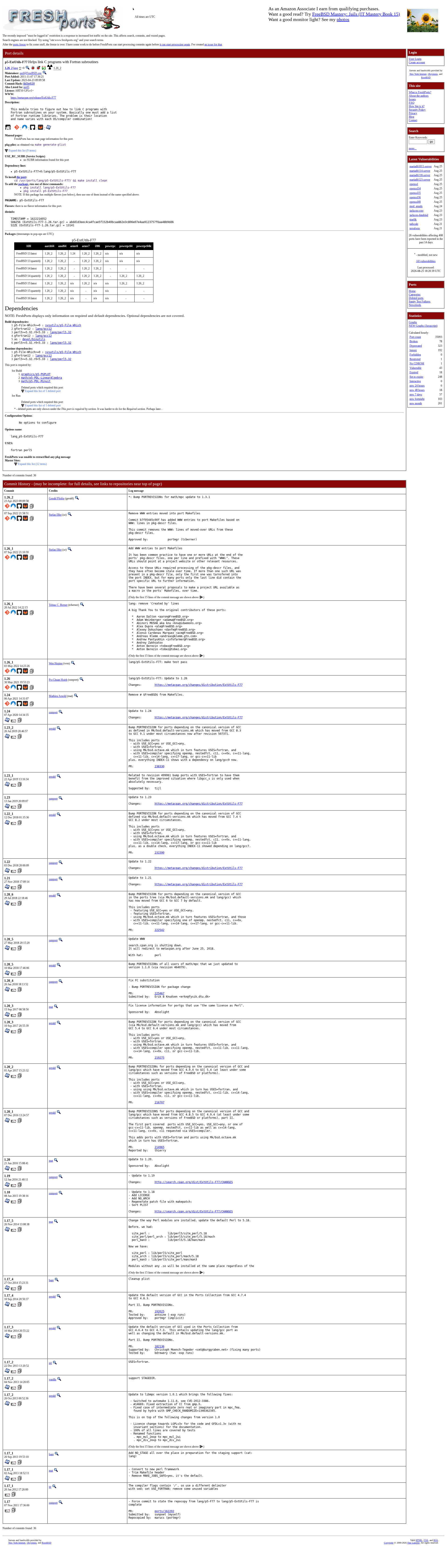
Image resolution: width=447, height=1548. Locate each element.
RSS (435, 1540)
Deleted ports (416, 298)
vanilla (52, 1379)
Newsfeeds (415, 305)
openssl (414, 184)
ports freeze (19, 44)
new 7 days (416, 394)
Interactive (415, 381)
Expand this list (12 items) (32, 464)
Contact (413, 120)
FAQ (411, 102)
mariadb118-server (420, 175)
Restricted (415, 359)
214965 (159, 1147)
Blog (411, 116)
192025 (159, 1311)
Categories (414, 294)
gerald (52, 728)
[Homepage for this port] (8, 128)
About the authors (419, 95)
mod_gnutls (416, 206)
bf (50, 1487)
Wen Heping (56, 663)
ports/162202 (164, 1511)
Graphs (413, 322)
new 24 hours (417, 385)
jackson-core (416, 210)
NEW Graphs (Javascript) (423, 325)
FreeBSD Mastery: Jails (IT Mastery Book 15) (356, 14)
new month (416, 403)
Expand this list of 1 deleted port (43, 391)
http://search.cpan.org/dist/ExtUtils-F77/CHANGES (194, 1182)
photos (343, 19)
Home (412, 291)
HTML (419, 1540)
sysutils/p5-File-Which (63, 325)
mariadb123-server (420, 179)
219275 (159, 1057)
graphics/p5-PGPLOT (36, 374)
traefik (413, 219)
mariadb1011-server (421, 166)
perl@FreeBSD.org (30, 73)
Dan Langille (413, 1542)
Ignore (413, 350)
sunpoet (53, 712)
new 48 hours (417, 390)
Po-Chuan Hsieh (58, 679)
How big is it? (416, 106)
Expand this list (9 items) (22, 150)
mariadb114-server (420, 170)
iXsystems (433, 74)
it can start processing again (175, 44)
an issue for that (213, 44)
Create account (417, 62)
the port (21, 177)
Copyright (388, 1542)
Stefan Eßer (55, 514)
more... (413, 148)
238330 (159, 766)
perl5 (26, 87)
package (23, 184)
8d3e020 (29, 83)
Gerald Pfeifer (56, 498)
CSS (426, 1540)
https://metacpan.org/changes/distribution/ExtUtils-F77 (199, 684)
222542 (159, 930)
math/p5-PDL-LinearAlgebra (41, 377)
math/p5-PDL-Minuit (36, 381)
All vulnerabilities (426, 261)
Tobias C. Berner (58, 605)
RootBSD (425, 77)
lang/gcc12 (43, 328)
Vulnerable (415, 368)
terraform (415, 228)
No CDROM (417, 363)
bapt (51, 1280)
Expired (414, 372)
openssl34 (415, 188)
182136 (159, 1346)
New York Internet (418, 74)
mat (51, 1007)
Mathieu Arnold (57, 696)
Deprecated (416, 345)
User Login (415, 59)
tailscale (414, 224)
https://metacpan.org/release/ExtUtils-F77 (33, 97)
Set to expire (416, 376)
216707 (159, 1102)
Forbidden (415, 354)
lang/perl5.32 (60, 332)
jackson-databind (419, 215)
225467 (159, 993)
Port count (415, 337)
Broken (414, 341)
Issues (412, 99)
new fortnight (417, 399)
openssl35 (415, 193)
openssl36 (415, 197)
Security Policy (417, 109)
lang (15, 68)
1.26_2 (9, 68)
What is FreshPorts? (420, 92)
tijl (50, 1363)
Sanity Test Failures (419, 301)
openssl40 (415, 201)
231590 (159, 852)
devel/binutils (33, 339)
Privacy (413, 113)
